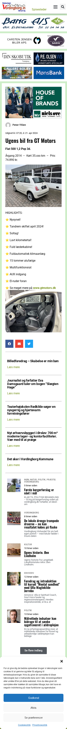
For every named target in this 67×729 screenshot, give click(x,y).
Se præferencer (33, 717)
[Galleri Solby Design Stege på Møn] (17, 78)
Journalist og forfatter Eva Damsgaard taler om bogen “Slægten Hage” (32, 384)
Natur (33, 479)
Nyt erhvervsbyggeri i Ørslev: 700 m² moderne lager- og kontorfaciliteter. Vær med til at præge (32, 436)
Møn (26, 479)
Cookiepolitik (24, 725)
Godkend (33, 697)
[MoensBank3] (49, 78)
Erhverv (29, 573)
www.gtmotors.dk (44, 288)
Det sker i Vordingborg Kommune (30, 459)
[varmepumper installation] (49, 64)
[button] (61, 661)
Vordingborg (31, 482)
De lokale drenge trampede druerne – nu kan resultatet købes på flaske (41, 523)
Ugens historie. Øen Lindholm (36, 554)
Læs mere (13, 367)
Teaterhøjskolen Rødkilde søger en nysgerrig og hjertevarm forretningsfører (31, 410)
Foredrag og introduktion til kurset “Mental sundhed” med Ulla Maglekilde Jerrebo (42, 586)
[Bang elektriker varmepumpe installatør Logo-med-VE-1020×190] (33, 28)
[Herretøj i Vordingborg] (33, 117)
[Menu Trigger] (55, 7)
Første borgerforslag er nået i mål (39, 491)
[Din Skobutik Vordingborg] (17, 64)
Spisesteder (39, 9)
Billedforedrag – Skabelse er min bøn (32, 361)
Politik (42, 479)
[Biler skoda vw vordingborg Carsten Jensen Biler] (24, 45)
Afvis (33, 707)
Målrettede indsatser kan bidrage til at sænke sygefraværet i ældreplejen (41, 621)
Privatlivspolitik (39, 725)
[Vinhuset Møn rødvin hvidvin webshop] (56, 45)
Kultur (28, 544)
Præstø (51, 479)
